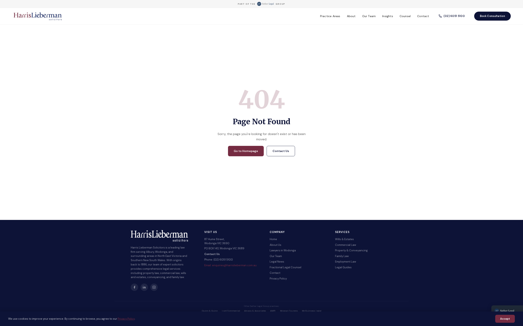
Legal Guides (343, 267)
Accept (505, 318)
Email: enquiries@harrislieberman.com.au (230, 265)
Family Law (342, 256)
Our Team (369, 16)
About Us (275, 245)
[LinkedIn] (144, 287)
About (351, 16)
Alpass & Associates (255, 310)
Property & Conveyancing (351, 250)
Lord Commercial (231, 310)
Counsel (405, 16)
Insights (387, 16)
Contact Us (281, 151)
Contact (423, 16)
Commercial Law (345, 245)
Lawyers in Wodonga (283, 250)
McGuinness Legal (311, 310)
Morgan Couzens (289, 310)
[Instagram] (154, 287)
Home (273, 239)
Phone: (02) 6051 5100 (218, 259)
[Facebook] (134, 287)
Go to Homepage (246, 151)
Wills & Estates (344, 239)
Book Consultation (492, 16)
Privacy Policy (278, 278)
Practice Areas (330, 16)
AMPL (273, 310)
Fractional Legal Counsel (285, 267)
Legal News (277, 261)
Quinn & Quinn (210, 310)
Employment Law (345, 261)
